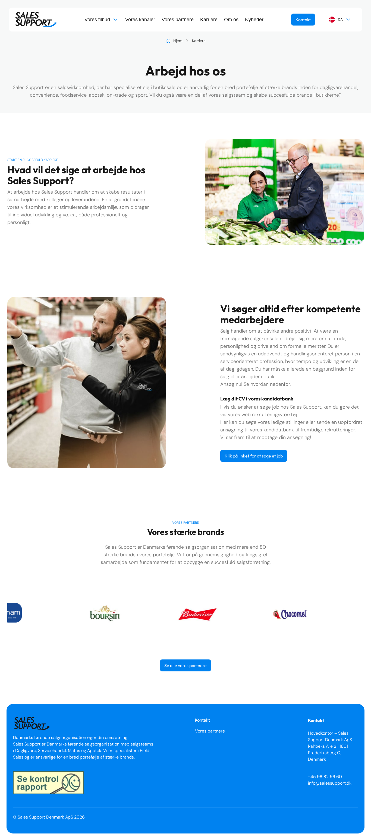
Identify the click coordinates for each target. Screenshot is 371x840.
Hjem (177, 40)
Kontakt (303, 19)
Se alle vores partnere (185, 665)
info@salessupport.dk (329, 783)
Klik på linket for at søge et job (254, 456)
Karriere (209, 19)
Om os (231, 19)
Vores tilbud (97, 19)
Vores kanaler (140, 19)
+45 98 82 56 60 (325, 776)
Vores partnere (178, 19)
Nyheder (254, 19)
